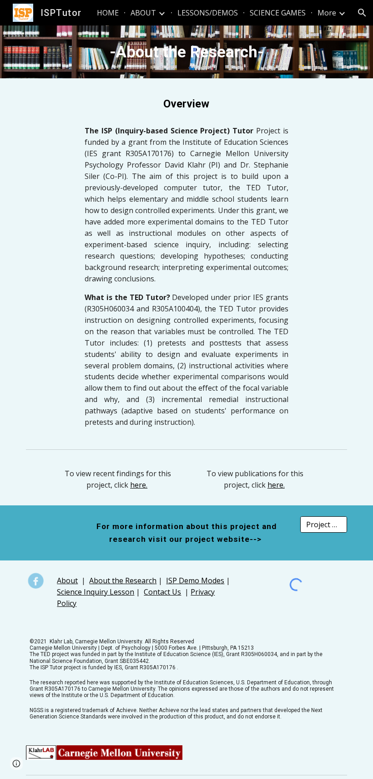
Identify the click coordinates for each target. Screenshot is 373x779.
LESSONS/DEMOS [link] (207, 13)
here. (138, 485)
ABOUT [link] (143, 13)
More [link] (327, 13)
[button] (362, 13)
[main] (186, 51)
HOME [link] (108, 13)
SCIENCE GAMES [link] (278, 13)
